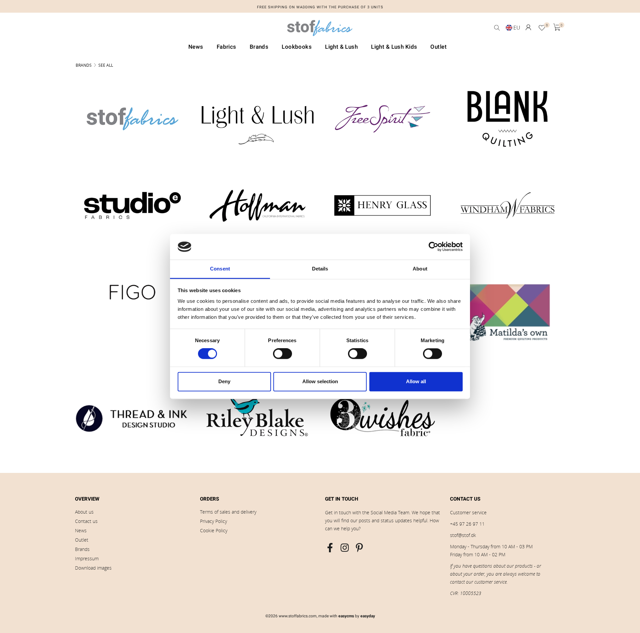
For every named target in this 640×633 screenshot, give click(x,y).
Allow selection (320, 381)
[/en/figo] (132, 292)
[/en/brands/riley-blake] (257, 417)
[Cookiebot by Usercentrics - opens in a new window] (433, 247)
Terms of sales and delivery (228, 512)
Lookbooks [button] (297, 47)
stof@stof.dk (463, 535)
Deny (224, 381)
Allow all (416, 381)
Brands (84, 65)
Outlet (81, 540)
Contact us (86, 521)
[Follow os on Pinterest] (359, 547)
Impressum (87, 558)
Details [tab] (320, 268)
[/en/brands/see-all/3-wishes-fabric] (382, 417)
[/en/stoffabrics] (132, 118)
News (81, 530)
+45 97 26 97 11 (467, 524)
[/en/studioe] (132, 205)
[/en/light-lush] (257, 118)
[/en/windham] (507, 205)
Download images (93, 568)
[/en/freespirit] (382, 118)
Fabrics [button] (226, 47)
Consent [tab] (220, 268)
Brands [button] (259, 47)
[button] (528, 27)
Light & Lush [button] (341, 47)
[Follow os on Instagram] (344, 547)
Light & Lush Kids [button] (394, 47)
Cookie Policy (213, 530)
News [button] (195, 47)
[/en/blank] (507, 118)
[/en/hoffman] (257, 205)
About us (84, 512)
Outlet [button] (438, 47)
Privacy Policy (213, 521)
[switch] (282, 354)
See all (105, 65)
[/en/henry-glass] (382, 205)
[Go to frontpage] (320, 29)
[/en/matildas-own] (507, 311)
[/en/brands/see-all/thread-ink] (132, 417)
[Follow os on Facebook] (330, 547)
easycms (346, 616)
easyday (367, 616)
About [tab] (420, 268)
